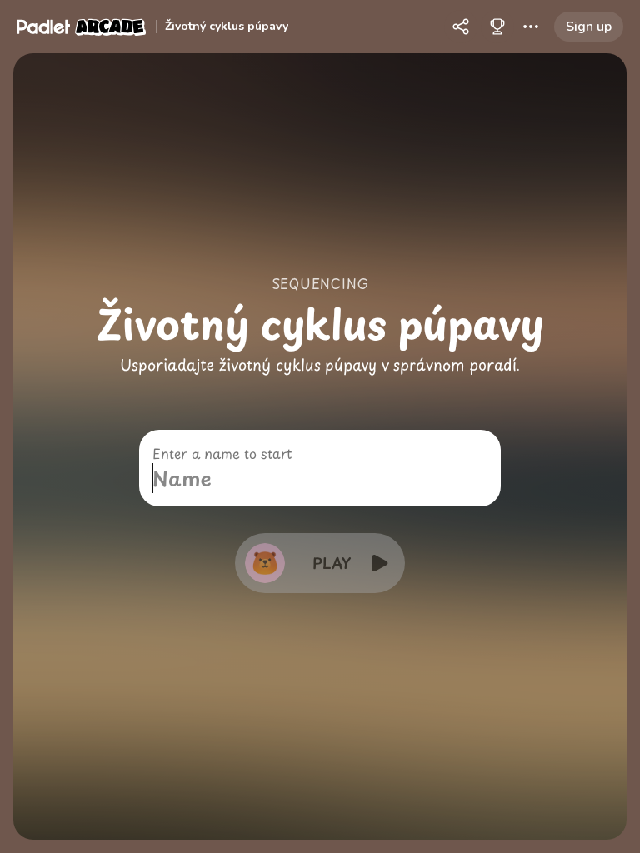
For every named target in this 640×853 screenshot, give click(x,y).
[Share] (461, 26)
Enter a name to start (222, 453)
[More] (531, 26)
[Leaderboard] (497, 26)
